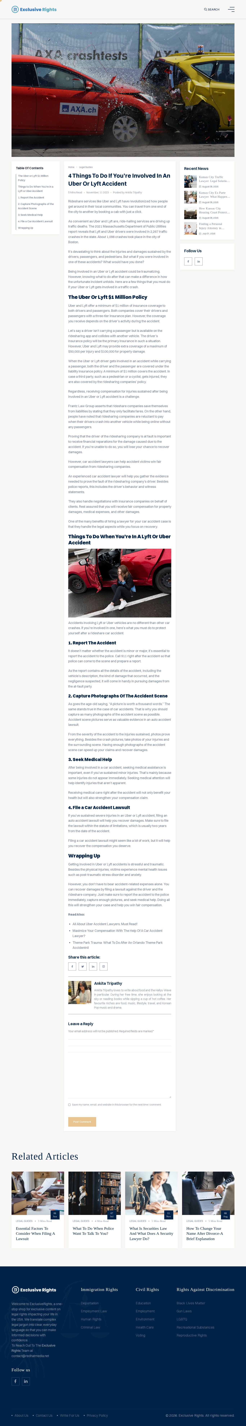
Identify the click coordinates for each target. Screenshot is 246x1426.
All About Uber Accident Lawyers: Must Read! (105, 924)
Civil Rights (147, 1289)
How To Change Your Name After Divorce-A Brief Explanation (204, 1233)
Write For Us (69, 1415)
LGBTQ (182, 1319)
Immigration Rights (99, 1289)
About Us (21, 1415)
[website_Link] (188, 261)
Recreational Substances (195, 1327)
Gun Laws (184, 1311)
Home (71, 167)
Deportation (90, 1303)
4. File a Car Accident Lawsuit (35, 221)
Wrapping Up (25, 227)
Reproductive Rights (192, 1335)
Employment (145, 1311)
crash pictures (112, 739)
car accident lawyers (97, 462)
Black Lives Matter (191, 1303)
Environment (145, 1319)
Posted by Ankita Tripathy (127, 192)
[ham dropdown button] (231, 9)
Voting (140, 1335)
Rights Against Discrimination (205, 1289)
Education (143, 1303)
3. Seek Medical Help (30, 214)
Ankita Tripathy (108, 983)
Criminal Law (90, 1327)
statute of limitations (113, 826)
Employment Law (94, 1311)
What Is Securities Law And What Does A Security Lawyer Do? (151, 1233)
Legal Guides (86, 167)
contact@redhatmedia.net (30, 1356)
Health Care (145, 1327)
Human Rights (91, 1319)
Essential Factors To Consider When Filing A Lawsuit (35, 1233)
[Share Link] (72, 966)
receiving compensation (103, 391)
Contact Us (44, 1415)
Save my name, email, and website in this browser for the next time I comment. (117, 1104)
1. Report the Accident (31, 197)
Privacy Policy (97, 1415)
